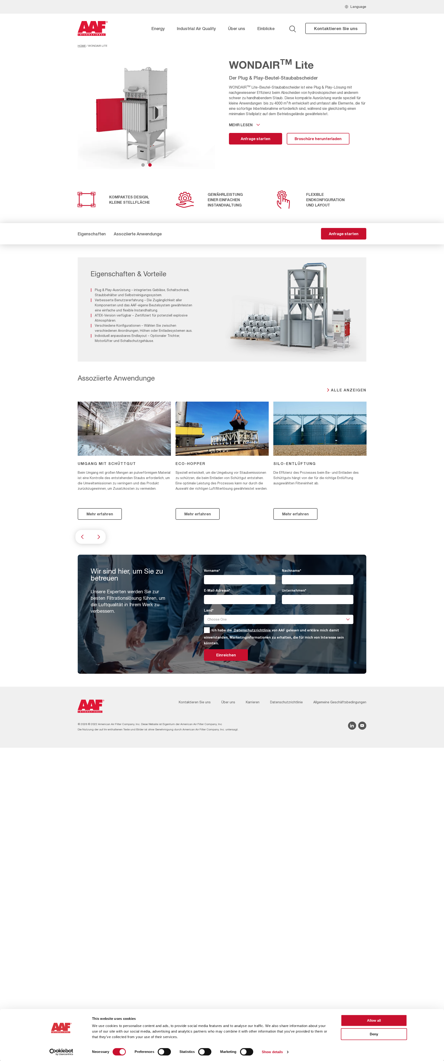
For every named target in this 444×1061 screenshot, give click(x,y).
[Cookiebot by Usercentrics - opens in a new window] (61, 1052)
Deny (374, 1034)
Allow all (374, 1020)
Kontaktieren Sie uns (336, 28)
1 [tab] (143, 165)
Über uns (236, 28)
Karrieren (252, 702)
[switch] (164, 1051)
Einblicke (265, 28)
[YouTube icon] (362, 726)
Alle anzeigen (348, 390)
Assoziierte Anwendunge (138, 233)
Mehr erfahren (99, 514)
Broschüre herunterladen (318, 138)
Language (358, 7)
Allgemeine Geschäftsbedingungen (339, 702)
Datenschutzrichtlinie (252, 630)
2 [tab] (150, 165)
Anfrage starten (255, 138)
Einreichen (226, 655)
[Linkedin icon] (352, 726)
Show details (272, 1052)
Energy (158, 28)
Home (82, 45)
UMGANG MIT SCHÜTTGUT (107, 463)
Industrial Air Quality (196, 28)
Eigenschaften (92, 233)
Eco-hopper (190, 463)
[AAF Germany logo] (93, 28)
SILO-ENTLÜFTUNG (294, 463)
